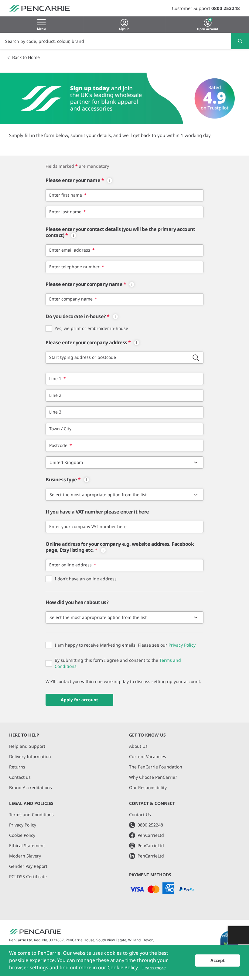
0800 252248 (225, 8)
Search (240, 41)
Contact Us (140, 814)
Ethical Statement (27, 845)
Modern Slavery (25, 856)
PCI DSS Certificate (28, 876)
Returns (17, 767)
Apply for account (79, 700)
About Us (138, 746)
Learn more (154, 968)
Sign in (124, 28)
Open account (207, 28)
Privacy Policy (182, 645)
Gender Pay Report (28, 866)
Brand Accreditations (30, 787)
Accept (217, 960)
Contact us (20, 777)
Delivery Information (30, 756)
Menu (41, 28)
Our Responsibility (148, 787)
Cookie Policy (22, 835)
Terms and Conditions (31, 814)
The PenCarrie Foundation (155, 767)
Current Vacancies (147, 756)
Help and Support (27, 746)
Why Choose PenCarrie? (153, 777)
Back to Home (26, 57)
